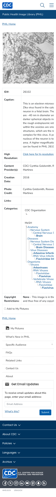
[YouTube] (27, 483)
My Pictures (16, 328)
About (9, 376)
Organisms (34, 261)
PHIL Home (9, 24)
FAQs (9, 352)
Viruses (34, 264)
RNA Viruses (40, 270)
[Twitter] (10, 483)
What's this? (12, 411)
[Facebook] (4, 483)
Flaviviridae (42, 273)
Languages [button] (9, 452)
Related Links (14, 360)
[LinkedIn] (21, 483)
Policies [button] (7, 443)
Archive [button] (7, 462)
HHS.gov (6, 490)
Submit (45, 412)
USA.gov (18, 490)
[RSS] (44, 483)
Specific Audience (16, 344)
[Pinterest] (32, 483)
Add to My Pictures (17, 308)
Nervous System (40, 230)
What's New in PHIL (18, 337)
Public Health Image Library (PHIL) (22, 14)
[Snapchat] (38, 483)
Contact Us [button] (10, 425)
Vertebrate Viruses (44, 279)
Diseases (33, 238)
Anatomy (33, 227)
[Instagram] (16, 483)
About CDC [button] (9, 434)
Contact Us (12, 368)
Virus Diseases (39, 250)
